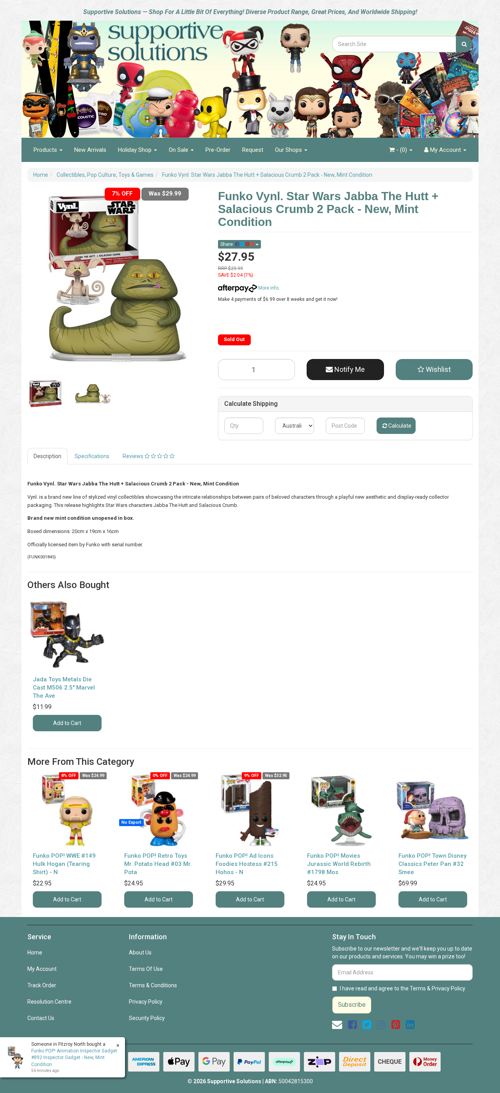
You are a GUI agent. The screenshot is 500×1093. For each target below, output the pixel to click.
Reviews (134, 456)
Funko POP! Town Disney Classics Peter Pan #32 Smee (432, 864)
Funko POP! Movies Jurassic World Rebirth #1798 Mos (339, 864)
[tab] (47, 456)
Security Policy (147, 1018)
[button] (434, 369)
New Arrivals (90, 149)
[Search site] (464, 44)
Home (34, 952)
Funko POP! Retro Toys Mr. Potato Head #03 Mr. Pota (158, 864)
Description (47, 456)
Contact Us (40, 1018)
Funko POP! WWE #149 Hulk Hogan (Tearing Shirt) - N (64, 864)
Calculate (399, 426)
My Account (42, 969)
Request (252, 149)
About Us (140, 952)
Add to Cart (67, 723)
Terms (418, 988)
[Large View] (45, 394)
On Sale (179, 149)
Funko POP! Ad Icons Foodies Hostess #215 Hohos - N (247, 864)
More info (268, 288)
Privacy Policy (145, 1002)
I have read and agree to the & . (403, 988)
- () (402, 149)
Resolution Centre (49, 1002)
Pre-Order (217, 149)
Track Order (41, 985)
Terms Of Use (146, 969)
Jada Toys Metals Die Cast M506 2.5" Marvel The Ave (64, 687)
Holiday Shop (135, 149)
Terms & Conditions (153, 985)
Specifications (92, 456)
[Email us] (337, 1025)
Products (46, 149)
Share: (227, 244)
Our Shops (289, 149)
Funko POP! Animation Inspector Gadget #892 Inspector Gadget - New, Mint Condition (74, 1057)
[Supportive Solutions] (144, 75)
